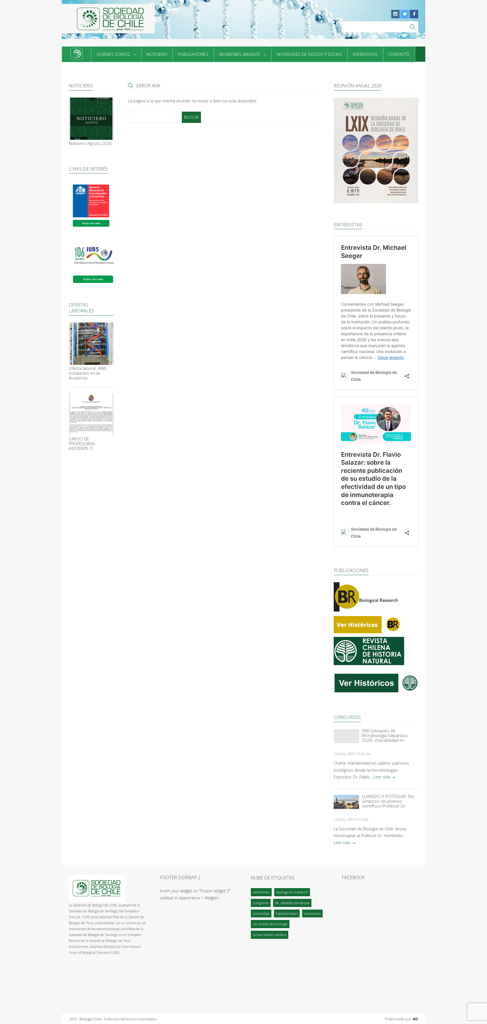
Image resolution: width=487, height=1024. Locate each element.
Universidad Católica (269, 934)
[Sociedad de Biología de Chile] (108, 18)
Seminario (312, 913)
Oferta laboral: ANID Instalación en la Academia (88, 373)
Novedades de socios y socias (309, 54)
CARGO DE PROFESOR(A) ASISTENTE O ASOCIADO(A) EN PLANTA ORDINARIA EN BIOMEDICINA (90, 443)
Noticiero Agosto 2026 (90, 143)
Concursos (347, 717)
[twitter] (404, 14)
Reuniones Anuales (239, 54)
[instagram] (395, 14)
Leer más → (384, 777)
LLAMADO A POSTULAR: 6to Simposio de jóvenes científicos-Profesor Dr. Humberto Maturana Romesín (388, 801)
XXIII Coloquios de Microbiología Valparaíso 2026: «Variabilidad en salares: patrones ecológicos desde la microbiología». (389, 735)
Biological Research (292, 892)
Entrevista (261, 913)
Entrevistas (365, 54)
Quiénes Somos (113, 54)
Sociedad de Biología (270, 923)
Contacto (398, 54)
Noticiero (157, 54)
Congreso (261, 902)
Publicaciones (193, 54)
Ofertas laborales (81, 308)
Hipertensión (287, 913)
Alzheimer (261, 892)
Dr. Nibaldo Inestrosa (292, 902)
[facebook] (414, 14)
